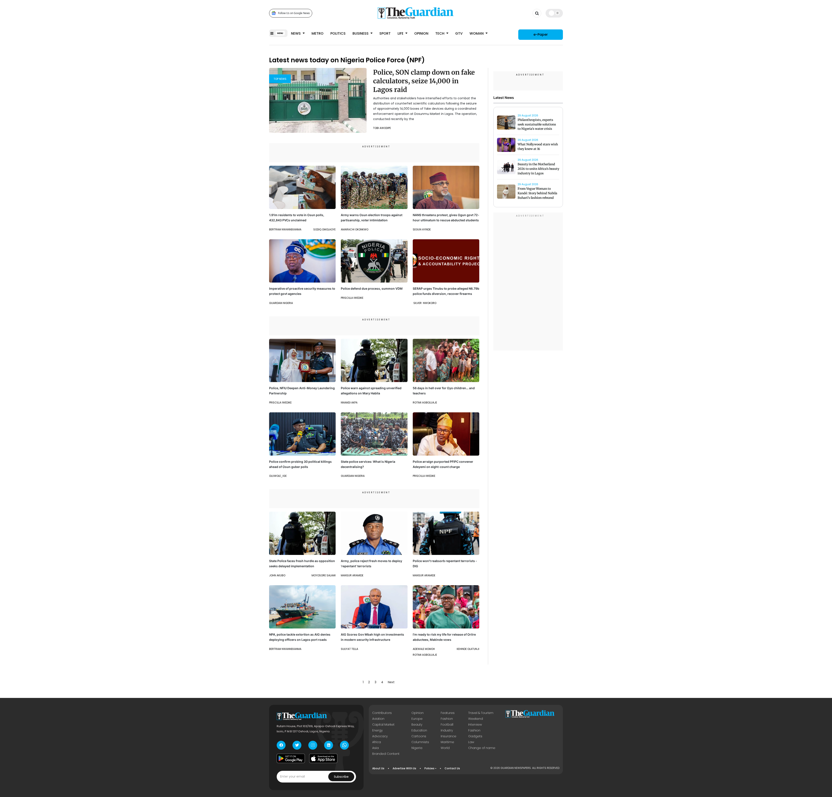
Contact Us (452, 768)
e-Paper (540, 34)
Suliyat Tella (349, 649)
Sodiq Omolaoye (324, 229)
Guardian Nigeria (281, 303)
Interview (475, 724)
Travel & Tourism (480, 713)
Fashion (447, 719)
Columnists (420, 742)
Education (419, 730)
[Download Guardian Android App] (291, 758)
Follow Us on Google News (294, 13)
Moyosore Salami (324, 575)
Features (448, 713)
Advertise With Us (404, 768)
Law (471, 742)
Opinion (421, 33)
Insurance (448, 736)
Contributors (382, 713)
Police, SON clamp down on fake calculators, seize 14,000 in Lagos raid (424, 81)
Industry (447, 730)
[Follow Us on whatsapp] (344, 745)
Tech (440, 33)
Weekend (475, 719)
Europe (416, 719)
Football (447, 724)
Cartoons (418, 736)
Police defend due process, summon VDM (372, 288)
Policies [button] (429, 768)
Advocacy (380, 736)
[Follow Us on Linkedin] (328, 745)
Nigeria (416, 748)
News (296, 33)
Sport (385, 33)
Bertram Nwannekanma (285, 229)
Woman (477, 33)
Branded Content (386, 754)
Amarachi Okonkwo (354, 229)
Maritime (447, 742)
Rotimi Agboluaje (425, 402)
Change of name (481, 748)
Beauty (416, 724)
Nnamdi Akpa (349, 402)
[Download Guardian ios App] (323, 758)
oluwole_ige (278, 476)
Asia (375, 748)
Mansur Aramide (352, 575)
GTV (459, 33)
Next (391, 682)
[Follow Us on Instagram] (312, 745)
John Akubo (277, 575)
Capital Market (383, 724)
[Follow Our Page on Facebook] (281, 745)
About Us (378, 768)
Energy (377, 730)
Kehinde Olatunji (468, 649)
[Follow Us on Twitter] (296, 745)
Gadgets (475, 736)
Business (361, 33)
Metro (317, 33)
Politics (338, 33)
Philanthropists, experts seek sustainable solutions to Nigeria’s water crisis (537, 124)
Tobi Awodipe (382, 128)
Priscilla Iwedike (352, 298)
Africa (376, 742)
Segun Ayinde (422, 229)
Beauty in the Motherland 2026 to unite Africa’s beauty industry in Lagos (538, 168)
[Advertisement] (528, 282)
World (445, 748)
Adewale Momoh (424, 649)
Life (401, 33)
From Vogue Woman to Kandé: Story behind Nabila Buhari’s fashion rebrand (537, 193)
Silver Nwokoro (424, 303)
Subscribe (341, 777)
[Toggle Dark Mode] (554, 13)
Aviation (378, 719)
